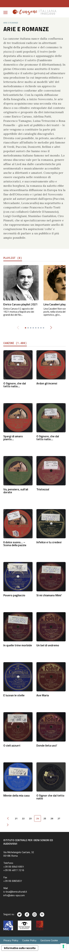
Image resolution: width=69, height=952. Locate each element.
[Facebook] (27, 914)
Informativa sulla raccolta (19, 948)
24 (37, 818)
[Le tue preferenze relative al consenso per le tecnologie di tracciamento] (63, 946)
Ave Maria (42, 695)
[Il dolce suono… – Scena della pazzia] (18, 523)
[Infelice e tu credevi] (51, 523)
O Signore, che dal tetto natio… (14, 384)
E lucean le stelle (14, 695)
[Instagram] (34, 914)
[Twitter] (19, 914)
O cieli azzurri (11, 745)
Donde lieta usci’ (46, 745)
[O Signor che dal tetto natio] (51, 776)
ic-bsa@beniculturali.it (15, 891)
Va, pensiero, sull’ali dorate (15, 490)
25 (44, 818)
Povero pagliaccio (14, 595)
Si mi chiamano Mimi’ (49, 595)
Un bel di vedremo (47, 645)
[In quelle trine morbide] (18, 626)
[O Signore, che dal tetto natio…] (18, 364)
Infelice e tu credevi (48, 542)
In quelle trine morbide (17, 645)
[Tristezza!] (51, 470)
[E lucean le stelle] (18, 676)
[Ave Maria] (51, 676)
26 (52, 818)
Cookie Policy (29, 940)
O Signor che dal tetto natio (50, 797)
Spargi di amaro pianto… (13, 437)
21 (16, 818)
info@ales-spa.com (14, 895)
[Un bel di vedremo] (51, 626)
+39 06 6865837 (12, 881)
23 (30, 818)
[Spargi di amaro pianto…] (18, 417)
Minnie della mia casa (16, 795)
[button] (51, 327)
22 (23, 818)
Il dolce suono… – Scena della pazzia (14, 543)
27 (59, 818)
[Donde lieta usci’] (51, 726)
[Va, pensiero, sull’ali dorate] (18, 470)
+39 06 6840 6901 (13, 866)
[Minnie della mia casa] (18, 776)
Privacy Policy (10, 940)
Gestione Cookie (49, 940)
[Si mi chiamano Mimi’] (51, 576)
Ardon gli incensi (46, 383)
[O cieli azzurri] (18, 726)
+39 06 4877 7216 (13, 870)
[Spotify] (42, 914)
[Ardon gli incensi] (51, 364)
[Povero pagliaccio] (18, 576)
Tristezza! (42, 489)
